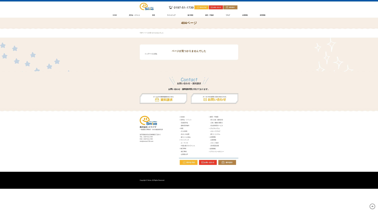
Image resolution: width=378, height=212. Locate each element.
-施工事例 (183, 151)
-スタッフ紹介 (214, 143)
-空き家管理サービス (216, 125)
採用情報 (262, 15)
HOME (115, 15)
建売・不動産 (209, 15)
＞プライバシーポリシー (216, 151)
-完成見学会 (183, 122)
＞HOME (182, 117)
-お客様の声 (183, 154)
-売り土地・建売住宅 (216, 120)
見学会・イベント (134, 15)
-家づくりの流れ (185, 137)
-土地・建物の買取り (216, 122)
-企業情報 (212, 140)
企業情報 (245, 15)
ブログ (228, 15)
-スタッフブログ (214, 131)
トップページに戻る (151, 54)
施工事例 (190, 15)
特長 (153, 15)
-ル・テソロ (183, 143)
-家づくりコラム (214, 134)
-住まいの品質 (184, 134)
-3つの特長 (183, 131)
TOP (141, 33)
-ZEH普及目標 (214, 145)
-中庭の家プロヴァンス (187, 145)
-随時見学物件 (184, 125)
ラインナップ (171, 15)
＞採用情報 (212, 148)
